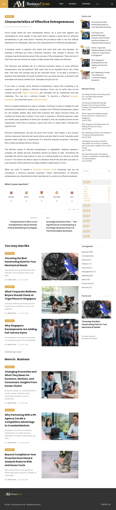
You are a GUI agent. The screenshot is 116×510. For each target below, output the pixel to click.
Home (61, 4)
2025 (86, 205)
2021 (86, 226)
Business (72, 4)
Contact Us (106, 504)
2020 (86, 231)
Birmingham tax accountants (89, 338)
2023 (86, 216)
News (84, 279)
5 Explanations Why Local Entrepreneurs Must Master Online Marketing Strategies (22, 224)
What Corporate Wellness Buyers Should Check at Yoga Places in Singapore (20, 295)
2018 (86, 236)
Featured (85, 260)
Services (85, 287)
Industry (85, 264)
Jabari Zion (11, 280)
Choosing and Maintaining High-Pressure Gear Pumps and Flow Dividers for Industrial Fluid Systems (101, 38)
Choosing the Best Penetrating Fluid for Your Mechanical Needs (20, 262)
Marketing (86, 275)
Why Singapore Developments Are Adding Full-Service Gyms (21, 329)
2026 (86, 182)
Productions (86, 283)
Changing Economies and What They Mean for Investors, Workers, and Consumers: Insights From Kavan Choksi (21, 379)
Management (87, 272)
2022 (86, 221)
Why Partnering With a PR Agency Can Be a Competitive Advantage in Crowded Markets (20, 420)
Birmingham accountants (88, 336)
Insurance (86, 268)
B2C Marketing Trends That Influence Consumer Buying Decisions (100, 76)
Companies (86, 4)
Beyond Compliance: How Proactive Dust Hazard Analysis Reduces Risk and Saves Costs (20, 460)
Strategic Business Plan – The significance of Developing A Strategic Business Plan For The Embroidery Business (61, 226)
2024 (86, 210)
